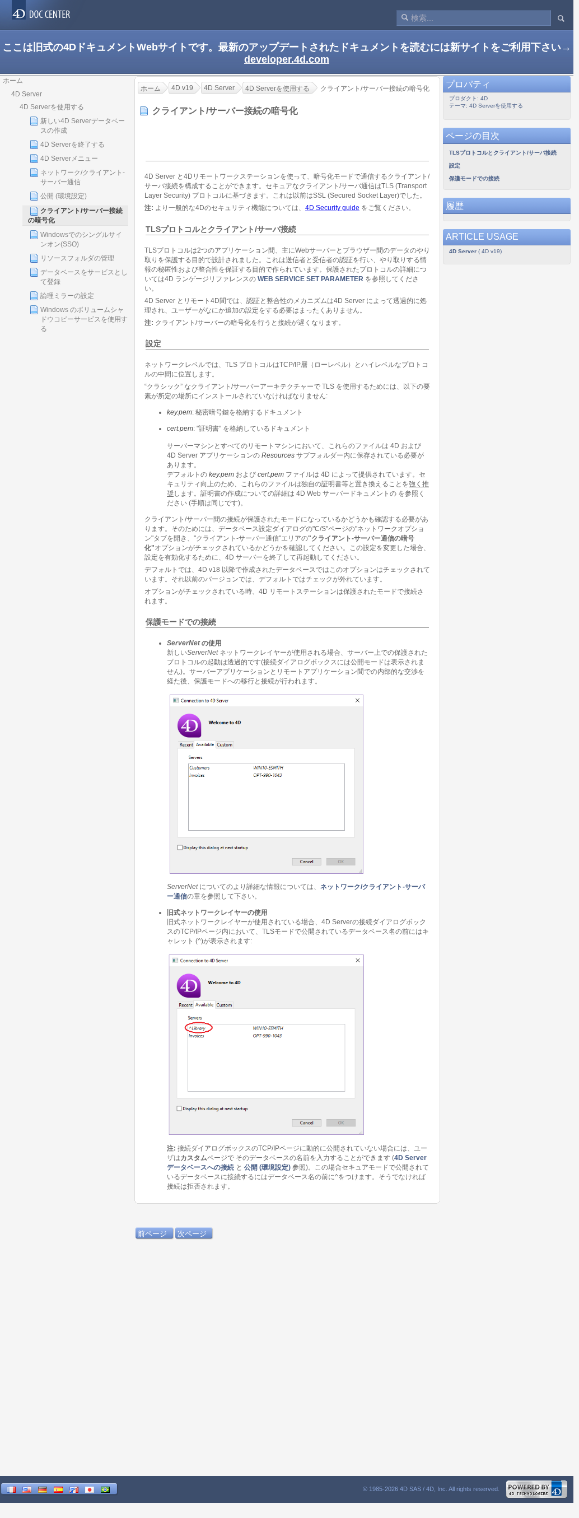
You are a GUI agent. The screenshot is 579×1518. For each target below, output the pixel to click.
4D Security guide (332, 208)
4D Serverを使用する (52, 107)
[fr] (11, 1489)
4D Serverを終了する (72, 144)
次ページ (192, 1234)
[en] (27, 1489)
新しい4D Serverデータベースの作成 (82, 125)
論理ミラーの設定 (67, 296)
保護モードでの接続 (474, 178)
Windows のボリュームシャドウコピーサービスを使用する (84, 319)
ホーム (13, 81)
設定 (454, 165)
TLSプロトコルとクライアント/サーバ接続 (503, 153)
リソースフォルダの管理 (77, 258)
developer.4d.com (286, 59)
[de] (42, 1489)
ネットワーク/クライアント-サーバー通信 (82, 177)
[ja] (89, 1489)
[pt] (105, 1489)
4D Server (26, 94)
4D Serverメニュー (69, 158)
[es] (58, 1489)
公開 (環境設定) (63, 196)
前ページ (152, 1234)
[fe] (74, 1489)
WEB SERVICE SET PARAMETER (310, 279)
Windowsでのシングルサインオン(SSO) (81, 239)
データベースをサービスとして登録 (84, 277)
